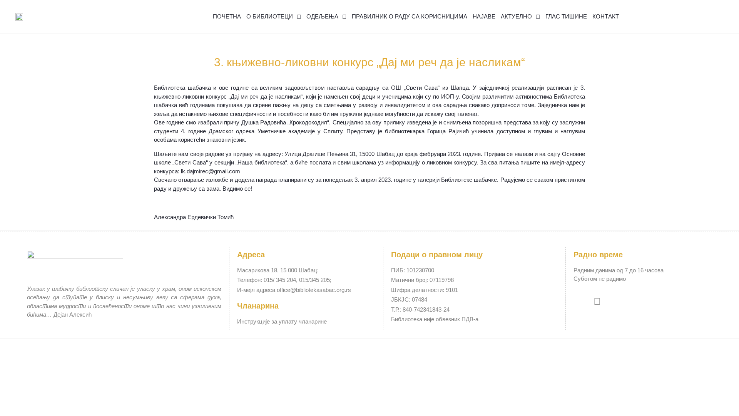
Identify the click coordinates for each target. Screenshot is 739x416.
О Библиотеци (269, 16)
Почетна (227, 16)
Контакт (605, 16)
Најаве (484, 16)
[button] (712, 16)
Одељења (322, 16)
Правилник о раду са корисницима (409, 16)
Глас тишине (566, 16)
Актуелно (516, 16)
